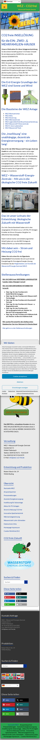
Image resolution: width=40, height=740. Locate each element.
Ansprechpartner (10, 492)
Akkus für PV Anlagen (11, 506)
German (8, 685)
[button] (9, 594)
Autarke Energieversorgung (13, 499)
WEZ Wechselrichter (12, 114)
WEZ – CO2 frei (27, 6)
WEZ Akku (9, 116)
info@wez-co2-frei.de (16, 458)
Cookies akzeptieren (20, 376)
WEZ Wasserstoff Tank (13, 128)
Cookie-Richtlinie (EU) (12, 531)
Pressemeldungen (10, 495)
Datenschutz (11, 391)
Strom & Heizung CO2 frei (13, 510)
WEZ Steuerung (10, 118)
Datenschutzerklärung (19, 367)
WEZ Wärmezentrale (12, 120)
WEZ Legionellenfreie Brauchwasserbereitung (21, 122)
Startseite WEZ (9, 488)
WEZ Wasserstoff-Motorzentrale (17, 124)
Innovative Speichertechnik (13, 513)
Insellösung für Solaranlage (13, 502)
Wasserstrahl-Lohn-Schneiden (14, 520)
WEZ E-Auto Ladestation (14, 126)
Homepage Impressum (15, 368)
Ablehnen (20, 382)
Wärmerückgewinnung (12, 517)
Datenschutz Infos (10, 524)
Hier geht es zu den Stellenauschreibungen (17, 328)
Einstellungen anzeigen (20, 387)
